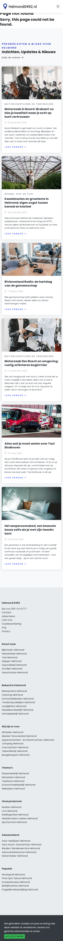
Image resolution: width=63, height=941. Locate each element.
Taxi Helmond (9, 657)
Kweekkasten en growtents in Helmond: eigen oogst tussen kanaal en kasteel (27, 203)
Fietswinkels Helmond (14, 653)
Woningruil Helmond (13, 874)
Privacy (6, 631)
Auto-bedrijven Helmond (16, 841)
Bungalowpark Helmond (15, 755)
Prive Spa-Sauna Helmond (17, 878)
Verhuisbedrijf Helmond (15, 713)
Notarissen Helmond (13, 777)
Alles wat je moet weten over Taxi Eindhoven (30, 445)
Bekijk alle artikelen (11, 57)
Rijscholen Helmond (13, 650)
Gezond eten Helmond (15, 672)
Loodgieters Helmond (14, 706)
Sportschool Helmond (14, 822)
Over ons (7, 620)
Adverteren (8, 616)
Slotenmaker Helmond (15, 856)
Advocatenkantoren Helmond (19, 852)
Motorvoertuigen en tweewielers (29, 104)
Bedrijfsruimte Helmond (15, 885)
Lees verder (14, 147)
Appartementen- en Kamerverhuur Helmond (28, 740)
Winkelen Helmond (12, 732)
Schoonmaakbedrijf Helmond (18, 784)
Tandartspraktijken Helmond (18, 702)
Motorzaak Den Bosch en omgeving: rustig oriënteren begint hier (31, 363)
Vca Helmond (9, 811)
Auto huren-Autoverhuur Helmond (21, 844)
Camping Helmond (12, 743)
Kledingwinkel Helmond (15, 814)
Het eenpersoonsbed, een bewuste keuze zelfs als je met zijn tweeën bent (30, 530)
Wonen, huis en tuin (19, 193)
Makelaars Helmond (13, 788)
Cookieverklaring (11, 623)
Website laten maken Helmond (20, 818)
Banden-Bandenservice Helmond (21, 848)
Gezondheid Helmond (14, 665)
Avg (4, 627)
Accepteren (14, 936)
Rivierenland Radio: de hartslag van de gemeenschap (28, 284)
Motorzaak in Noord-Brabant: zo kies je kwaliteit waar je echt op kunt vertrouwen (29, 113)
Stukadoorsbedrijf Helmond (17, 710)
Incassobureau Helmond (16, 882)
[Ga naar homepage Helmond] (19, 6)
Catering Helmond (12, 695)
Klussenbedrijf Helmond (15, 773)
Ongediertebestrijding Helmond (20, 889)
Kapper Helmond (11, 661)
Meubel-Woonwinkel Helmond (19, 736)
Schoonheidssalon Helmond (18, 698)
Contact (6, 612)
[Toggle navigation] (58, 6)
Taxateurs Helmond (13, 781)
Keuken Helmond (11, 807)
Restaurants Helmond (14, 691)
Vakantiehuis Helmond (14, 751)
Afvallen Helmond (12, 668)
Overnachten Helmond (15, 747)
